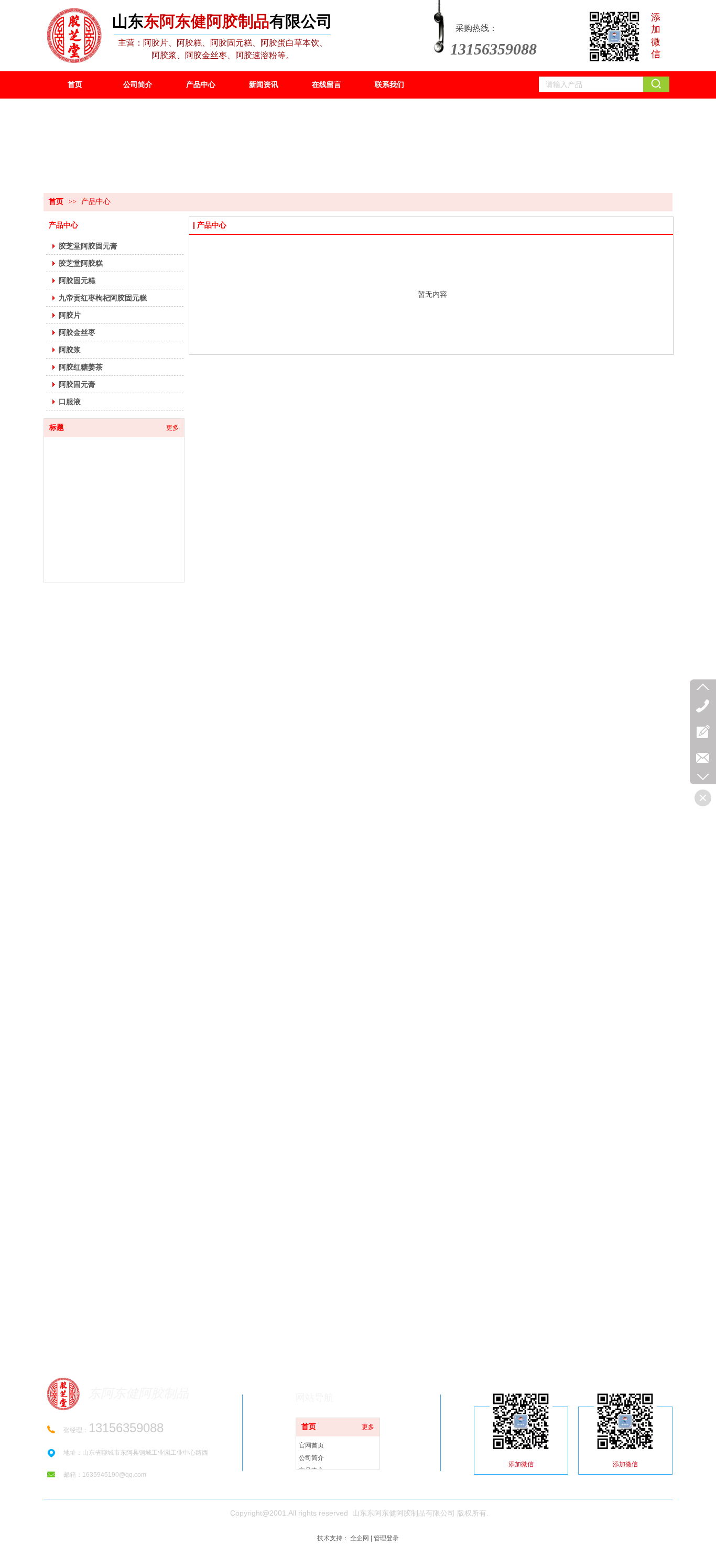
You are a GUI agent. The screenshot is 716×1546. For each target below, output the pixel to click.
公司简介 (311, 1458)
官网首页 (311, 1445)
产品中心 (96, 202)
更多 (368, 1427)
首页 (56, 202)
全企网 (359, 1538)
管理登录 (386, 1538)
